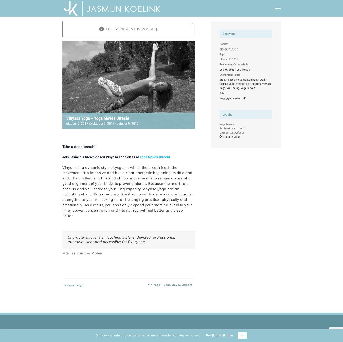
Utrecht (229, 69)
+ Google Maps (231, 136)
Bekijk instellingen (219, 335)
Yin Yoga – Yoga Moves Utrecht (170, 285)
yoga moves (248, 88)
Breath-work (258, 79)
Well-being (233, 88)
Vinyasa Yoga (73, 285)
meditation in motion (248, 83)
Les (222, 69)
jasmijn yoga (227, 83)
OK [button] (242, 335)
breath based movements (235, 79)
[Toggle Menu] (277, 8)
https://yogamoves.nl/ (233, 98)
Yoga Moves (242, 69)
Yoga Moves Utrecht (155, 157)
